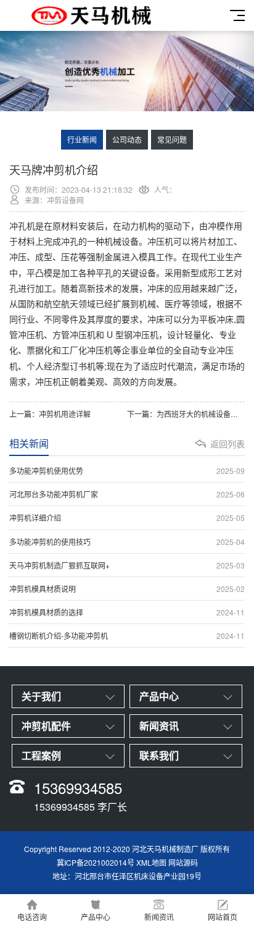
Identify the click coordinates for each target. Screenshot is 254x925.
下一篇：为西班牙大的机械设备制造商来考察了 (186, 413)
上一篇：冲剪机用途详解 (50, 413)
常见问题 (172, 139)
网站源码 (183, 862)
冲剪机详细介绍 (127, 517)
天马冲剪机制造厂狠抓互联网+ (127, 565)
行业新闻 (82, 139)
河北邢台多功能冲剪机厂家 (127, 494)
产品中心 (95, 916)
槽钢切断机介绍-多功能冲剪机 (127, 635)
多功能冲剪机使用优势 (127, 470)
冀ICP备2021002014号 (95, 862)
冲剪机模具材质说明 (127, 588)
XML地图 (151, 862)
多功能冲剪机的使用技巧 (127, 541)
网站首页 (222, 916)
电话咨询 (32, 916)
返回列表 (227, 443)
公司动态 (127, 139)
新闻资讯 (159, 916)
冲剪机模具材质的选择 (127, 612)
